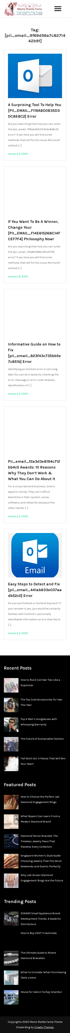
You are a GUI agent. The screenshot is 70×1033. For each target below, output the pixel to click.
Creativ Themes (44, 1027)
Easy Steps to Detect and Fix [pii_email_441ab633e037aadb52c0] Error (35, 590)
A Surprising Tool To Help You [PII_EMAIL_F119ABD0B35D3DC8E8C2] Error (34, 111)
